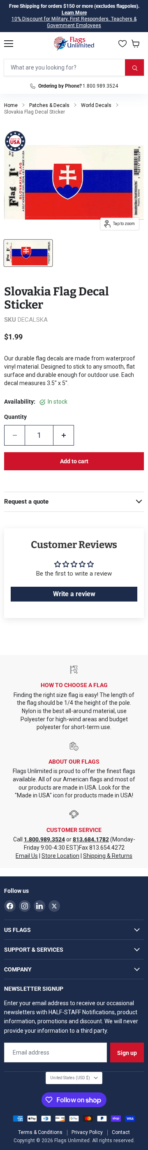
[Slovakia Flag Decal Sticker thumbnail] (28, 253)
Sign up (127, 1053)
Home (11, 105)
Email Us (27, 856)
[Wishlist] (122, 44)
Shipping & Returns (107, 856)
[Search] (134, 67)
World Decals (96, 105)
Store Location (60, 856)
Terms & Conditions (40, 1132)
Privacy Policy (87, 1132)
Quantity (15, 417)
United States (70, 1078)
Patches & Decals (49, 105)
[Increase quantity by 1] (63, 435)
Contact (121, 1132)
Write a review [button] (74, 594)
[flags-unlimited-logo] (74, 43)
